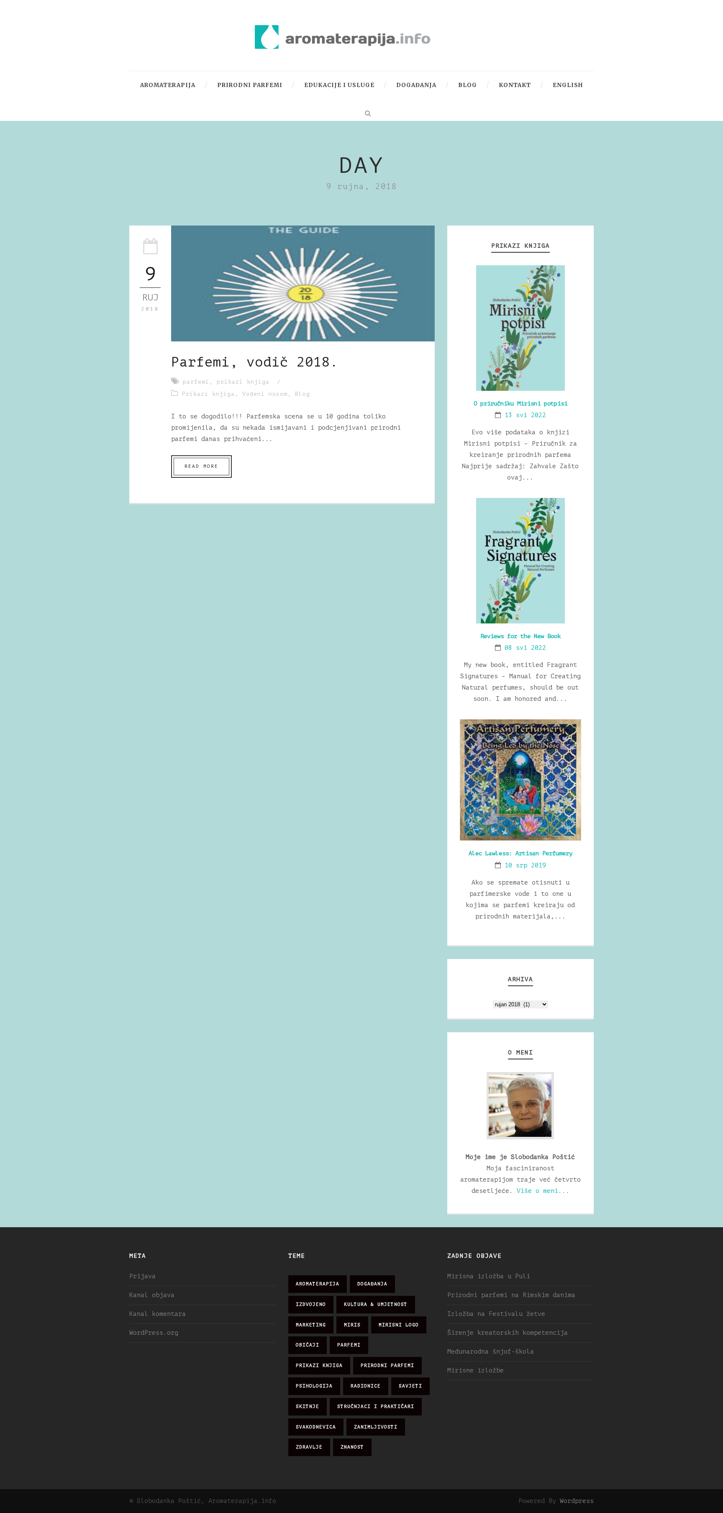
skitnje (307, 1406)
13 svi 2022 (525, 415)
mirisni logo (399, 1325)
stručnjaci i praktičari (375, 1406)
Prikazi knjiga (208, 394)
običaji (307, 1345)
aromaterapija (317, 1284)
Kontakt (515, 85)
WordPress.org (153, 1332)
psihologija (314, 1386)
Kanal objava (151, 1295)
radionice (366, 1386)
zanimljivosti (375, 1427)
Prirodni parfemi (249, 85)
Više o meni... (543, 1191)
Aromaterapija (167, 85)
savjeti (410, 1386)
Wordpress (577, 1501)
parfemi (196, 382)
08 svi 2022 (525, 647)
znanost (352, 1447)
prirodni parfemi (387, 1365)
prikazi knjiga (243, 382)
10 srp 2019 (525, 865)
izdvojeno (311, 1304)
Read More (201, 466)
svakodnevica (316, 1427)
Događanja (416, 85)
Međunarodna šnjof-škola (490, 1351)
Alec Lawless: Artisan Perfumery (520, 853)
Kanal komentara (157, 1314)
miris (352, 1325)
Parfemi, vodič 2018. (254, 362)
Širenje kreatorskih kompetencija (507, 1332)
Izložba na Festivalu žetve (496, 1314)
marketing (311, 1325)
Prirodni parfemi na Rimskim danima (511, 1295)
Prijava (142, 1276)
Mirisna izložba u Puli (488, 1276)
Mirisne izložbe (475, 1370)
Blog (467, 85)
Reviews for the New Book (520, 636)
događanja (372, 1284)
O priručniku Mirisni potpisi (520, 403)
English (568, 85)
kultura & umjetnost (376, 1304)
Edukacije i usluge (339, 85)
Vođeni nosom (264, 394)
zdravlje (309, 1447)
